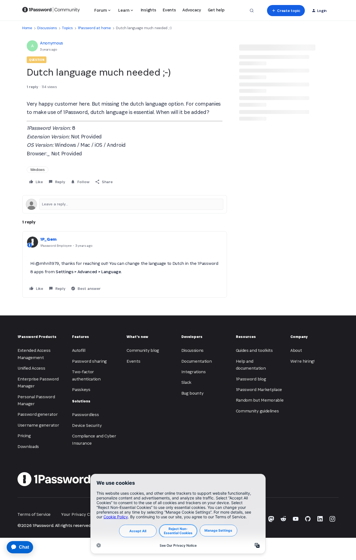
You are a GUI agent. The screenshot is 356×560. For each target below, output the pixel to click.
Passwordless (85, 414)
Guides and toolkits (254, 350)
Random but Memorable (260, 400)
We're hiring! (302, 361)
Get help (216, 10)
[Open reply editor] (125, 204)
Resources (246, 336)
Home (27, 28)
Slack (186, 382)
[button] (286, 10)
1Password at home (94, 28)
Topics (67, 28)
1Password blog (251, 379)
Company (299, 336)
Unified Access (31, 368)
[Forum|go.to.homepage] (51, 11)
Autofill (78, 350)
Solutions (81, 401)
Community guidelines (257, 411)
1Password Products (37, 336)
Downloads (28, 446)
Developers (191, 336)
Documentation (196, 361)
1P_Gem (48, 239)
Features (80, 336)
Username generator (38, 425)
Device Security (87, 425)
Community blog (143, 350)
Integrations (193, 372)
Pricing (24, 436)
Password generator (38, 414)
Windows (37, 169)
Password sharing (89, 361)
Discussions (47, 28)
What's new (137, 336)
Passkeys (81, 389)
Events (169, 10)
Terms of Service (34, 514)
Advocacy (191, 10)
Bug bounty (192, 393)
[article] (124, 264)
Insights (148, 10)
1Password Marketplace (259, 389)
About (296, 350)
